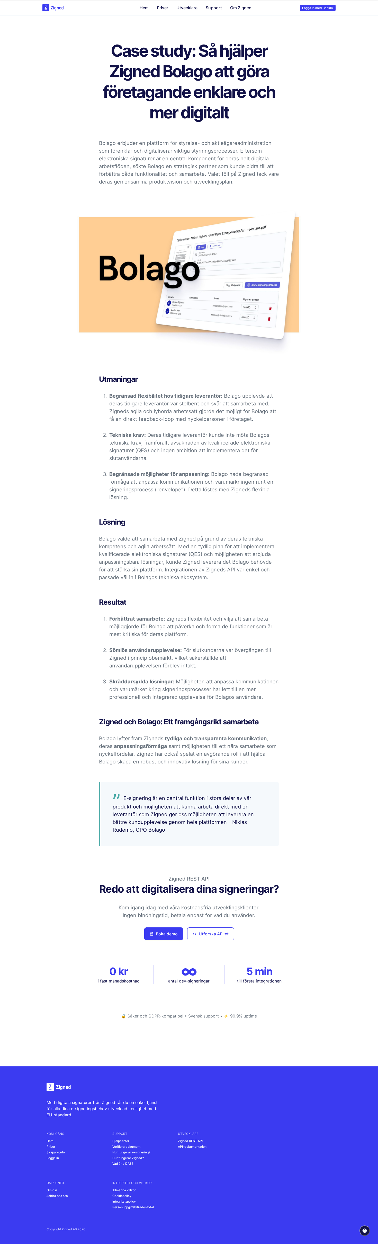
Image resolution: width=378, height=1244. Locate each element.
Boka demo (167, 933)
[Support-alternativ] (364, 1230)
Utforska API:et (214, 933)
